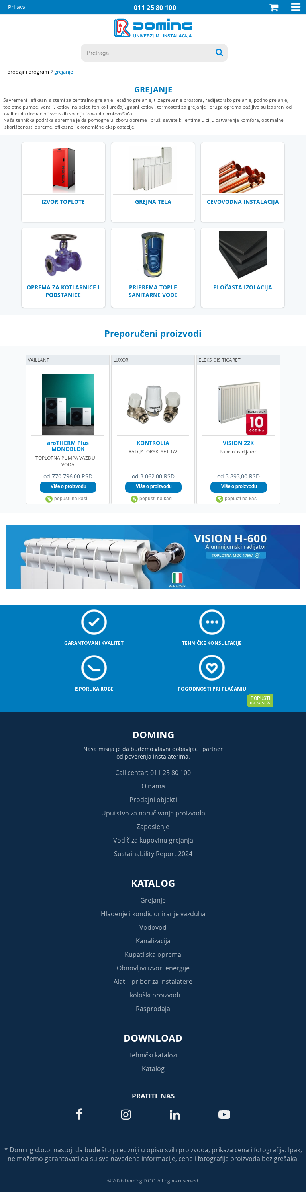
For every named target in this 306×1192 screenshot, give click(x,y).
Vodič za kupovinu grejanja (153, 840)
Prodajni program (28, 71)
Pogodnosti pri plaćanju (212, 688)
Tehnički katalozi (153, 1055)
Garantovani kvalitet (94, 643)
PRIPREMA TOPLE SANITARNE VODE (153, 290)
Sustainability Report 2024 (153, 853)
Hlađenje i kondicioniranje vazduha (153, 913)
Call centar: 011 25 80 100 (153, 772)
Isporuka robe (94, 688)
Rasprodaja (153, 1008)
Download (153, 1037)
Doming (153, 734)
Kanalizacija (153, 940)
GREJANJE (63, 71)
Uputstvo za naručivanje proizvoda (153, 813)
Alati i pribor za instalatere (153, 981)
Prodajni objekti (153, 799)
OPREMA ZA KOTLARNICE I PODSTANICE (63, 290)
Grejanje (153, 900)
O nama (153, 786)
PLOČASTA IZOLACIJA (242, 287)
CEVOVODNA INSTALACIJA (243, 201)
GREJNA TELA (153, 201)
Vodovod (153, 927)
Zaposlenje (153, 826)
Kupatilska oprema (153, 954)
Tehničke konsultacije (212, 643)
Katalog (153, 883)
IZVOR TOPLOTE (63, 201)
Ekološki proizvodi (153, 995)
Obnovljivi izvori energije (153, 968)
